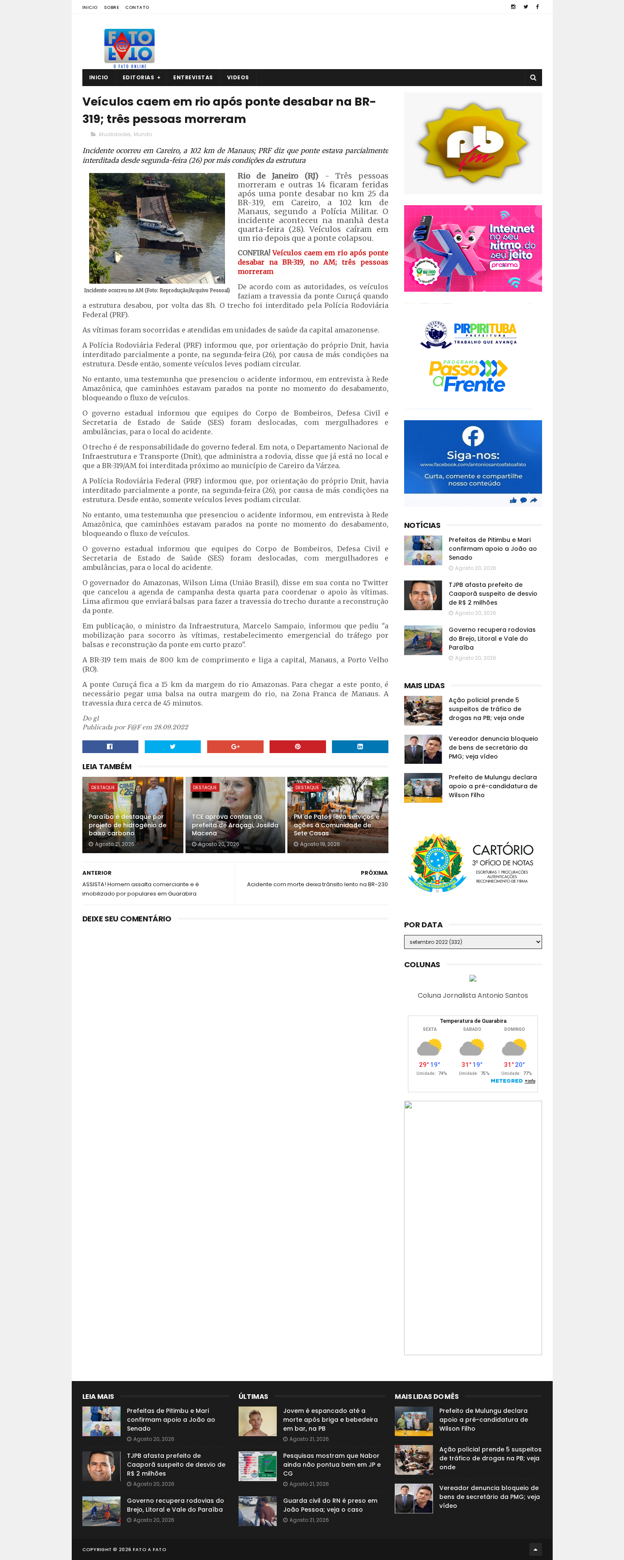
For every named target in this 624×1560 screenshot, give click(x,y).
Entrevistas (193, 77)
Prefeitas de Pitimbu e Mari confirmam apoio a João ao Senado (493, 549)
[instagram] (513, 7)
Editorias (139, 77)
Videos (238, 77)
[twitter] (525, 7)
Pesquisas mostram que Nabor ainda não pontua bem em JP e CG (332, 1464)
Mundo (143, 134)
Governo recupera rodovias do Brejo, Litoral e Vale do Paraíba (492, 638)
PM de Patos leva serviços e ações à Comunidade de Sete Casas (336, 824)
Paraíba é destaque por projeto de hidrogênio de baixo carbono (127, 824)
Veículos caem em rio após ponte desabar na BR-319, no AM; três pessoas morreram (313, 262)
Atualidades (114, 134)
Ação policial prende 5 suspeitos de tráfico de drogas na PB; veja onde (486, 709)
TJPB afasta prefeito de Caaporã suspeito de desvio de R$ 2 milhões (493, 593)
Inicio (90, 7)
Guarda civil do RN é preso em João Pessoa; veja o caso (330, 1505)
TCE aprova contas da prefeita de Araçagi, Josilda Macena (235, 824)
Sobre (111, 7)
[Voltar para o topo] (535, 1549)
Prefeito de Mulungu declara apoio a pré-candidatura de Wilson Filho (493, 786)
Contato (137, 7)
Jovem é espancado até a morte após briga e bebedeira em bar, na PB (330, 1420)
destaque (103, 787)
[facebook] (537, 7)
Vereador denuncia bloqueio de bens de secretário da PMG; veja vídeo (493, 747)
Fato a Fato (149, 1549)
